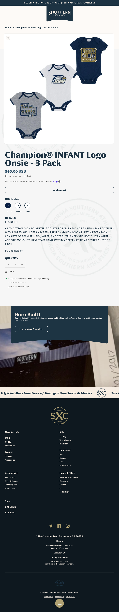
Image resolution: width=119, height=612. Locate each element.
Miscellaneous (65, 465)
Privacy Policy (48, 597)
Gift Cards (10, 506)
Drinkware (63, 481)
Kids (61, 462)
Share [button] (11, 271)
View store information (18, 286)
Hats (61, 454)
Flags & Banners (11, 481)
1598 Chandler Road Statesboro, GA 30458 (59, 536)
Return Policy (70, 597)
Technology (64, 492)
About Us (10, 512)
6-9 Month (9, 206)
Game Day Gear (11, 485)
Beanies (62, 458)
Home (8, 27)
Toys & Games (65, 440)
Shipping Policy (59, 597)
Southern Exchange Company (51, 592)
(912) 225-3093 (59, 557)
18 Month (28, 206)
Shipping (8, 176)
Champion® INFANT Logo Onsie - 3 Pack (36, 27)
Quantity (11, 258)
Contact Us (59, 552)
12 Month (18, 206)
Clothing (8, 442)
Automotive (10, 477)
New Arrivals (12, 432)
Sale (7, 501)
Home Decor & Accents (68, 477)
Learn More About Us (31, 329)
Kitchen (62, 485)
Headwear (63, 444)
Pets (61, 488)
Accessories (10, 446)
